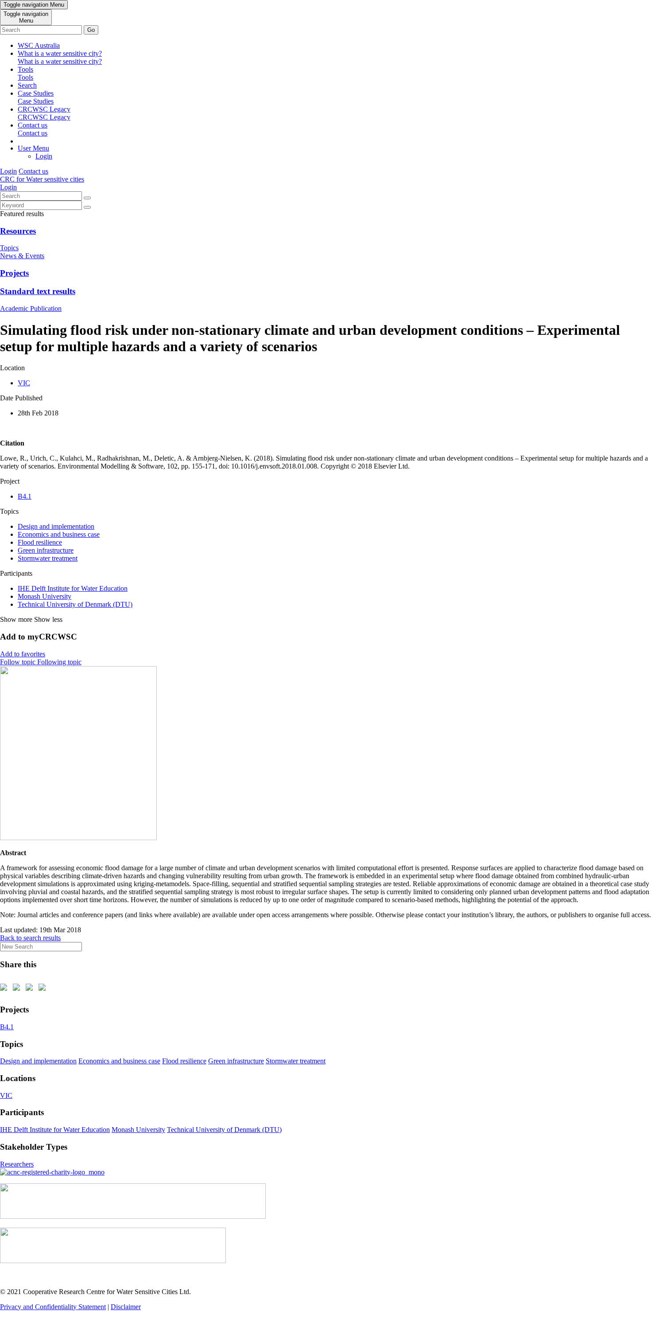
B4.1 (24, 496)
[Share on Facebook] (5, 989)
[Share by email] (44, 989)
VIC (24, 383)
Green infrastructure (46, 550)
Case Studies (36, 97)
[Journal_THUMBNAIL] (78, 837)
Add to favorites (22, 654)
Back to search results (30, 938)
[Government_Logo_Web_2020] (113, 1260)
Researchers (17, 1164)
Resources (18, 231)
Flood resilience (40, 542)
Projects (14, 273)
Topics (9, 248)
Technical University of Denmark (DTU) (75, 604)
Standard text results (37, 291)
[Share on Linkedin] (31, 989)
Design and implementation (56, 526)
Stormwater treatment (48, 558)
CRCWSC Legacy (44, 113)
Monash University (44, 596)
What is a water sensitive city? (60, 57)
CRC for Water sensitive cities (42, 179)
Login (43, 156)
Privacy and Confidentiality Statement (53, 1306)
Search (27, 85)
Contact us (32, 129)
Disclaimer (126, 1306)
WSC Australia (39, 45)
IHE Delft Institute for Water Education (73, 588)
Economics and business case (59, 534)
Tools (25, 73)
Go (91, 30)
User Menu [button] (33, 148)
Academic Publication (31, 308)
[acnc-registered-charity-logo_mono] (52, 1172)
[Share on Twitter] (18, 989)
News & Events (22, 256)
